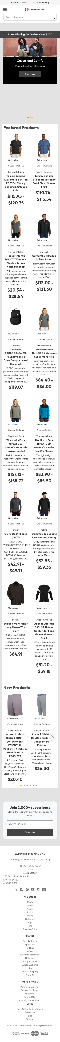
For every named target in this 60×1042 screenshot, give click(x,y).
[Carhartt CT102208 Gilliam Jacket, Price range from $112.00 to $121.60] (44, 225)
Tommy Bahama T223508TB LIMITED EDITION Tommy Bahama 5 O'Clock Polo (16, 183)
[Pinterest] (27, 889)
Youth (30, 908)
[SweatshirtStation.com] (34, 9)
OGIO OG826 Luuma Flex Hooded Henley (44, 535)
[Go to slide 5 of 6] (33, 785)
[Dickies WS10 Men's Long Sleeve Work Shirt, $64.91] (16, 593)
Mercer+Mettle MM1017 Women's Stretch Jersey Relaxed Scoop (15, 261)
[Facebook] (21, 889)
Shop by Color (30, 929)
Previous (4, 738)
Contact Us (29, 997)
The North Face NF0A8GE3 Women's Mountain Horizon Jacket (15, 446)
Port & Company (30, 971)
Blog (30, 1015)
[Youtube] (32, 889)
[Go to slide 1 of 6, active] (21, 785)
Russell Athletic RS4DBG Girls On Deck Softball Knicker (41, 740)
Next (52, 738)
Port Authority (30, 941)
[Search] (53, 17)
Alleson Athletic (30, 964)
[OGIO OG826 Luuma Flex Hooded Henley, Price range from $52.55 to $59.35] (44, 503)
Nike (30, 968)
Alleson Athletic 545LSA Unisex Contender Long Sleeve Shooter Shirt (44, 631)
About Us (29, 993)
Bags (30, 922)
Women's (30, 905)
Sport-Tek (30, 944)
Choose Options (16, 165)
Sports (30, 912)
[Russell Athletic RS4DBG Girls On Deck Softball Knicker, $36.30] (42, 705)
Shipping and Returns (29, 1000)
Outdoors (30, 919)
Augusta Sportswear (30, 954)
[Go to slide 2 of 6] (24, 785)
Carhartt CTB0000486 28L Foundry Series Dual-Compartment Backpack (16, 357)
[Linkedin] (44, 889)
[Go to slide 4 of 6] (30, 785)
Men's (30, 902)
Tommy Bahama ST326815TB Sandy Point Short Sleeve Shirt (44, 181)
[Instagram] (38, 889)
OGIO (30, 951)
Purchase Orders (19, 2)
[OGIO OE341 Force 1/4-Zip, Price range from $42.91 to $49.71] (16, 503)
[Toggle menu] (4, 9)
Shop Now (30, 74)
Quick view (13, 160)
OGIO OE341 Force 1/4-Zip (15, 535)
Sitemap (30, 1019)
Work (30, 915)
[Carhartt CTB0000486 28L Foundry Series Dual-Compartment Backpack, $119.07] (16, 319)
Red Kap (30, 947)
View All (30, 975)
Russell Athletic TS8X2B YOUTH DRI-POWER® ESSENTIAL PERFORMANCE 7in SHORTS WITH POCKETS (15, 745)
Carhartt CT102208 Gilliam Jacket (44, 257)
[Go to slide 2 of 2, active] (31, 117)
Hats (30, 925)
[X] (16, 889)
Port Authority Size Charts (30, 1009)
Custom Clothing (40, 2)
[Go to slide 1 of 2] (28, 117)
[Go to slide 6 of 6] (36, 785)
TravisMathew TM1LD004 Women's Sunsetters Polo (44, 353)
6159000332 (30, 872)
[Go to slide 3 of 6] (27, 785)
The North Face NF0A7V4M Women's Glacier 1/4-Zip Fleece (44, 446)
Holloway (30, 958)
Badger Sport (30, 961)
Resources (30, 1012)
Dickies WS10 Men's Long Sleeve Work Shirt (16, 627)
